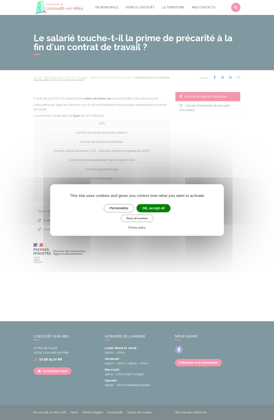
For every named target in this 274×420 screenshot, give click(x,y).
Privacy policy (137, 227)
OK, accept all (153, 208)
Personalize (119, 208)
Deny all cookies (137, 218)
